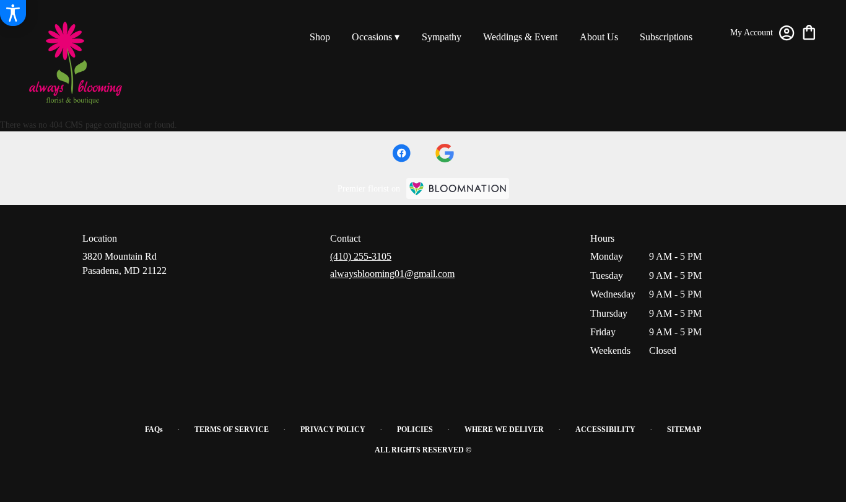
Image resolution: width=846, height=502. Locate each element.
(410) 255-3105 (360, 256)
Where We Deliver (504, 429)
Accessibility (605, 429)
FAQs (154, 429)
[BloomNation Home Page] (457, 188)
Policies (415, 429)
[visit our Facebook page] (401, 153)
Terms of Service (231, 429)
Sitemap (684, 429)
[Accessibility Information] (13, 13)
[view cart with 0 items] (809, 31)
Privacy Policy (332, 429)
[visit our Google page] (444, 153)
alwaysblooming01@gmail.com (392, 273)
